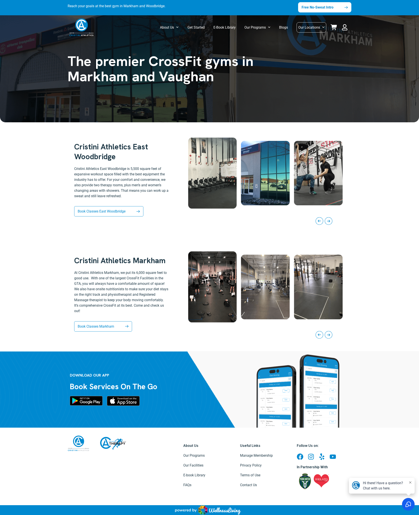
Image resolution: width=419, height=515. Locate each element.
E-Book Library (224, 27)
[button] (345, 26)
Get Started (196, 27)
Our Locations (309, 27)
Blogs (283, 27)
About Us (167, 27)
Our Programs (255, 27)
